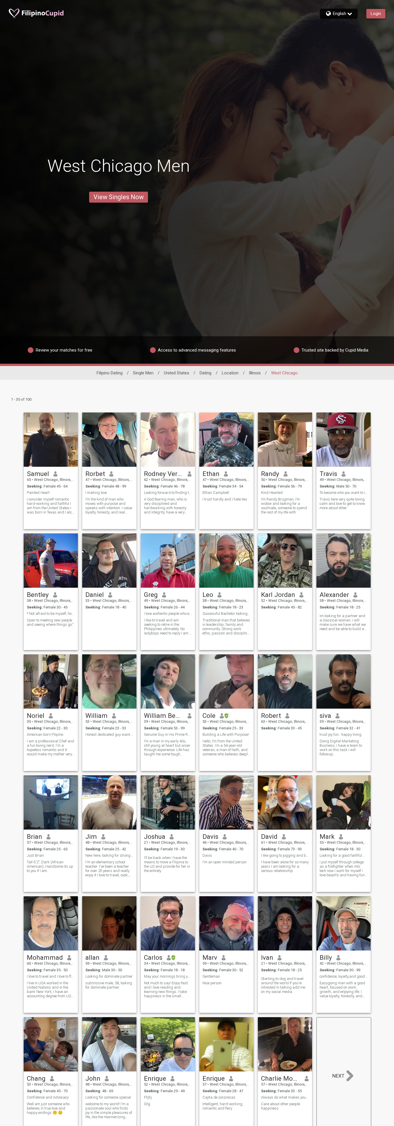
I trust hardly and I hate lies (224, 499)
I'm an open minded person (224, 862)
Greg (151, 594)
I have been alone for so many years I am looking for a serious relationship (285, 866)
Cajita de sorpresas (218, 1097)
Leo (207, 594)
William (96, 715)
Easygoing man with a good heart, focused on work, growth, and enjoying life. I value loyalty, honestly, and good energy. (342, 989)
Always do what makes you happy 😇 (285, 1097)
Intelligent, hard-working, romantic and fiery (222, 1106)
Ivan (267, 957)
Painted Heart (38, 492)
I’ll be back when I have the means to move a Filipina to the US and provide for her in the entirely (167, 864)
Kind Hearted (272, 492)
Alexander (334, 594)
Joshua (154, 836)
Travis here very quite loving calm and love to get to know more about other (342, 503)
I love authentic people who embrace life (168, 613)
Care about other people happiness (280, 1106)
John (92, 1078)
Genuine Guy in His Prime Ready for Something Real (168, 734)
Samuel (38, 473)
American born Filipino (45, 734)
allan (92, 957)
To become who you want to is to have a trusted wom (343, 492)
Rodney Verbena (163, 473)
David (269, 836)
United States (176, 373)
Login (376, 13)
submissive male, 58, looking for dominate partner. (108, 985)
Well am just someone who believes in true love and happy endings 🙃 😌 (48, 1108)
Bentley (38, 594)
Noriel (35, 715)
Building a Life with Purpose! (225, 734)
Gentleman (211, 976)
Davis (210, 836)
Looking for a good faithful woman (343, 855)
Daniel (94, 594)
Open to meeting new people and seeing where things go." (50, 622)
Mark (327, 836)
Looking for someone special (108, 1097)
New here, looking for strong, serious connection (109, 855)
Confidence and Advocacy (48, 1097)
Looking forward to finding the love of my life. (168, 492)
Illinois (255, 373)
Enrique (155, 1078)
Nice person (212, 983)
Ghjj (147, 1104)
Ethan (210, 473)
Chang (36, 1078)
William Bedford (163, 715)
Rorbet (95, 473)
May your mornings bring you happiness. (168, 976)
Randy (270, 473)
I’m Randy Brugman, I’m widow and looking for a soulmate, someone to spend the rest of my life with (284, 505)
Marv (209, 957)
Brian (34, 836)
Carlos (153, 957)
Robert (271, 715)
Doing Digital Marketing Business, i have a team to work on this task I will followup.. (341, 747)
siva (325, 715)
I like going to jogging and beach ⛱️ (285, 855)
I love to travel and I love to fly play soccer (51, 976)
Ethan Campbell (215, 492)
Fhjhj (148, 1097)
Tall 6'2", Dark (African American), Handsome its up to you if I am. (50, 866)
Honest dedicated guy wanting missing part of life (109, 734)
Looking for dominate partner (109, 976)
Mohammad (45, 957)
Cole (208, 715)
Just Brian (35, 855)
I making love (96, 492)
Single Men (143, 373)
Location (230, 373)
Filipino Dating (110, 373)
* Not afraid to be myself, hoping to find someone (51, 613)
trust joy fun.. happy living (340, 734)
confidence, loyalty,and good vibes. (343, 976)
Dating (205, 373)
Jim (91, 836)
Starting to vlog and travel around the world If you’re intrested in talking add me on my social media (283, 985)
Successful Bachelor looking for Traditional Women (226, 613)
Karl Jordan (278, 594)
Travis (328, 473)
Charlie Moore (281, 1078)
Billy (326, 957)
